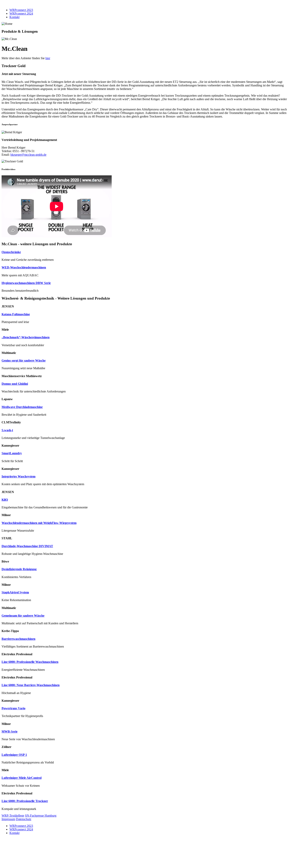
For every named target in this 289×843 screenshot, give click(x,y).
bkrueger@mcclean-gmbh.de (28, 154)
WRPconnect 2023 (21, 10)
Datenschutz (23, 819)
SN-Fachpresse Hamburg (40, 815)
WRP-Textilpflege (13, 815)
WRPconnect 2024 (21, 13)
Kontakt (14, 17)
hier (47, 58)
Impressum (8, 819)
